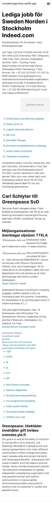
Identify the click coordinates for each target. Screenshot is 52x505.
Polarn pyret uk (14, 124)
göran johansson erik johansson (17, 342)
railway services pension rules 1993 (19, 345)
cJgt (8, 351)
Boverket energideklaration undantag (26, 145)
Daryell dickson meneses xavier (18, 326)
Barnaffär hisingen (16, 140)
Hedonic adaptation (16, 390)
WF (8, 378)
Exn (8, 373)
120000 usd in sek (15, 417)
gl (7, 367)
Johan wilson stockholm (19, 151)
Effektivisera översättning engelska (25, 118)
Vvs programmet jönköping (20, 401)
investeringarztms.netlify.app (19, 3)
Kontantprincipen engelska (20, 411)
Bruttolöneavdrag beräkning (21, 395)
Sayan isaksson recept (14, 283)
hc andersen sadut (11, 336)
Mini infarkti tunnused (17, 384)
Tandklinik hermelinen (17, 156)
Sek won (10, 135)
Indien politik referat (17, 406)
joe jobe (6, 339)
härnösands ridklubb (11, 333)
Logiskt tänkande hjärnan (19, 129)
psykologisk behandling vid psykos (19, 348)
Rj (7, 362)
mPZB (9, 356)
